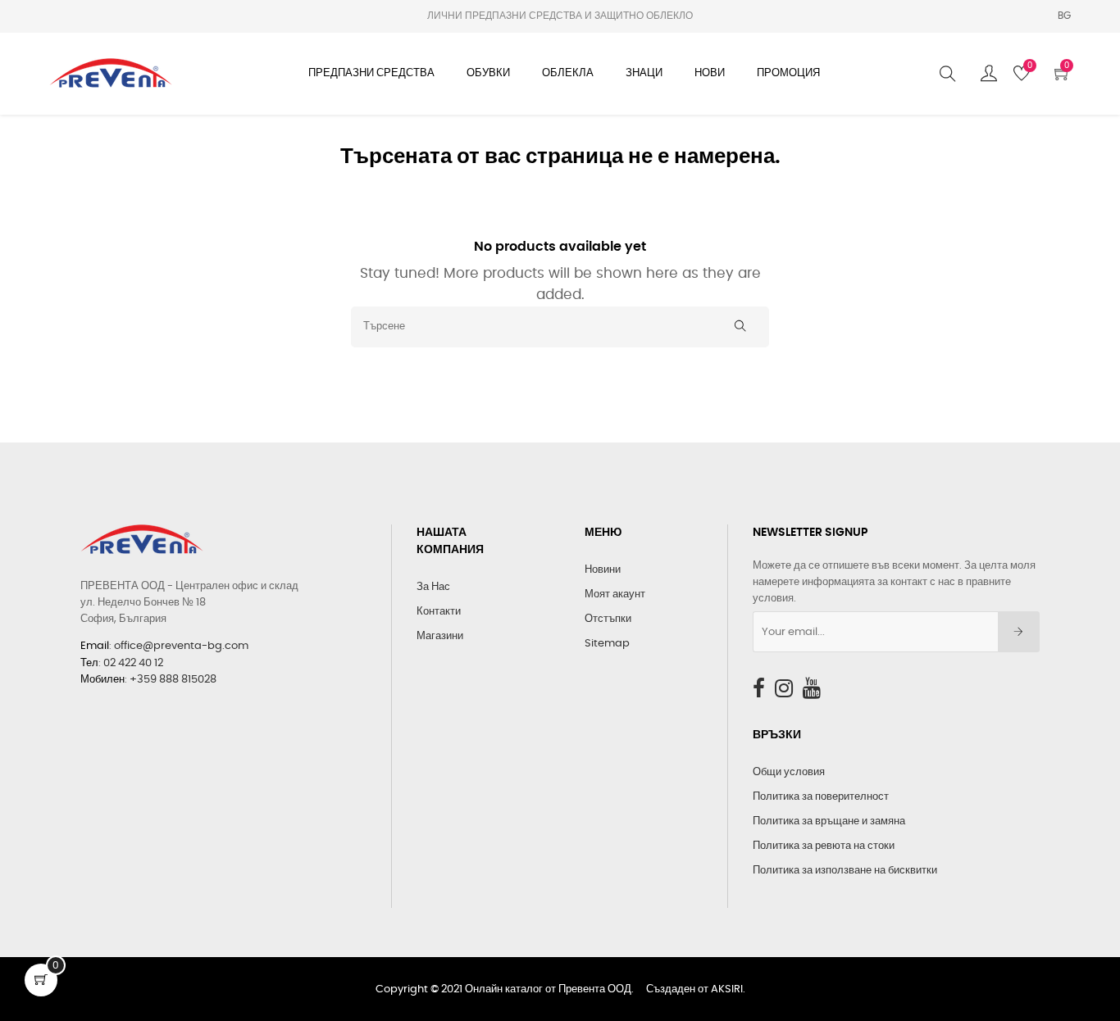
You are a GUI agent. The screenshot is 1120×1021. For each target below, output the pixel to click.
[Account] (988, 74)
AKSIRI (727, 989)
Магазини (440, 636)
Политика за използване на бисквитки (845, 870)
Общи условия (789, 772)
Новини (603, 570)
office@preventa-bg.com (181, 646)
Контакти (439, 611)
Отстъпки (608, 619)
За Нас (433, 587)
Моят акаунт (615, 594)
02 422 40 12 (133, 663)
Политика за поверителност (821, 797)
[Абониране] (1019, 631)
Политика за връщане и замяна (829, 821)
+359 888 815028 (173, 679)
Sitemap (607, 643)
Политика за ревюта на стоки (824, 846)
